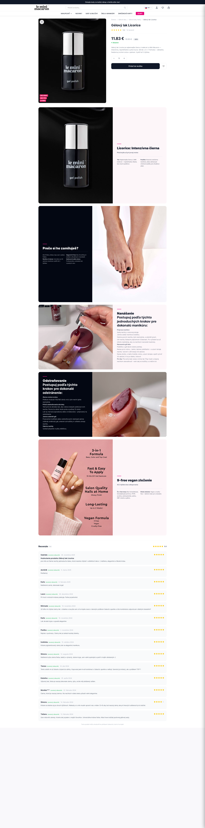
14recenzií (130, 30)
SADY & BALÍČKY (92, 13)
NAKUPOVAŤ (65, 13)
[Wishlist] (163, 8)
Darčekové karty (125, 13)
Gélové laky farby (135, 19)
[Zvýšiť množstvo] (124, 58)
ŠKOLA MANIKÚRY (108, 13)
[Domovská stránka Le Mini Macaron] (41, 7)
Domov (113, 19)
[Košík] (169, 8)
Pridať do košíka (135, 66)
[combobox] (96, 8)
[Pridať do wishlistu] (42, 22)
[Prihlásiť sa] (157, 8)
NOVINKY (78, 13)
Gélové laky (122, 19)
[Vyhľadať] (125, 8)
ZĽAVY (140, 13)
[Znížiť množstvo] (113, 58)
